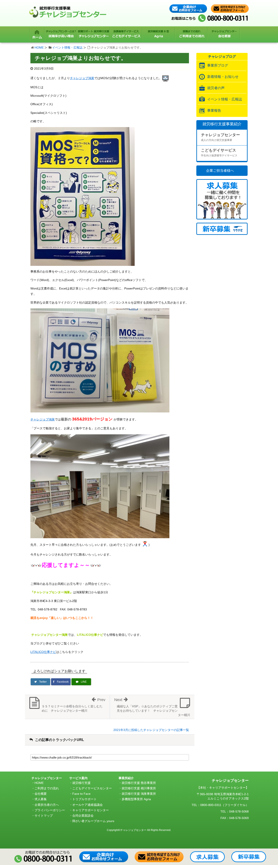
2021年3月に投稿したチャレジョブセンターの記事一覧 (151, 730)
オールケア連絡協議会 (87, 804)
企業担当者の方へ (47, 804)
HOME (39, 47)
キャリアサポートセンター (90, 810)
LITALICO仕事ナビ (43, 652)
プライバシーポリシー (50, 810)
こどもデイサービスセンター (92, 788)
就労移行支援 (81, 783)
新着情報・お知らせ (222, 76)
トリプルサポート (84, 799)
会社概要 (41, 793)
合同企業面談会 (83, 815)
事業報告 (214, 110)
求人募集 (41, 799)
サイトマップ (44, 815)
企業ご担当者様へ (220, 170)
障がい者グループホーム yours (93, 821)
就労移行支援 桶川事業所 (139, 788)
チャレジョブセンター (220, 137)
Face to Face (81, 793)
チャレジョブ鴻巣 (82, 78)
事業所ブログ (217, 65)
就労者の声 (216, 88)
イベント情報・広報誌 (67, 47)
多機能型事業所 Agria (136, 799)
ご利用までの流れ (47, 788)
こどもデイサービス (219, 152)
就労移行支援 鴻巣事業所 (139, 793)
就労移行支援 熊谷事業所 (139, 783)
